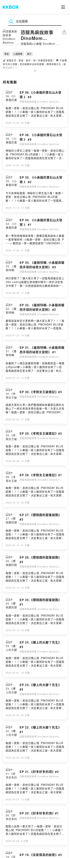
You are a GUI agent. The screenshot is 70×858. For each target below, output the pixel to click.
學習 (6, 53)
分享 (64, 32)
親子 (29, 53)
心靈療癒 (17, 53)
